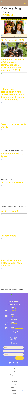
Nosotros (14, 371)
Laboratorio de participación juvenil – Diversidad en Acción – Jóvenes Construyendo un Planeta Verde (13, 94)
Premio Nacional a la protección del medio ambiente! (11, 263)
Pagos (14, 390)
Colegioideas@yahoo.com (15, 316)
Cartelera (14, 378)
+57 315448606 (13, 310)
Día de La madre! (9, 211)
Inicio (14, 368)
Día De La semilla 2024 (12, 40)
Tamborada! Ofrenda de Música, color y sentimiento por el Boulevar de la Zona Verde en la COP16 (13, 64)
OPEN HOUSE (8, 15)
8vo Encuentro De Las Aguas (12, 155)
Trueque (14, 384)
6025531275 (15, 311)
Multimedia (14, 381)
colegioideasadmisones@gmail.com (17, 328)
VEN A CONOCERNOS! (12, 182)
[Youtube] (13, 362)
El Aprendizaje (14, 375)
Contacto (14, 393)
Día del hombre (8, 235)
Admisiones (14, 387)
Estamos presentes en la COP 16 (13, 125)
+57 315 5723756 (13, 308)
